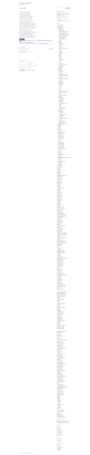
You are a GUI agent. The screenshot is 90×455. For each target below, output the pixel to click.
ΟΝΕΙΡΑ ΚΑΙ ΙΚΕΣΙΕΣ (60, 176)
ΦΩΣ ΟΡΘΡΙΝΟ (61, 97)
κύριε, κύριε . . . (59, 341)
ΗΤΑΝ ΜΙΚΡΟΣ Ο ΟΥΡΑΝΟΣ (63, 64)
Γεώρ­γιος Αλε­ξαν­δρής (27, 40)
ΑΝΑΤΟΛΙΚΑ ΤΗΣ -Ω (60, 26)
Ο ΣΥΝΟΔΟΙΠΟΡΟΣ (60, 318)
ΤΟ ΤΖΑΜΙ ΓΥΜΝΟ (59, 369)
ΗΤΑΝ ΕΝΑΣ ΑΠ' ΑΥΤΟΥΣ (61, 161)
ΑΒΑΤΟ (60, 45)
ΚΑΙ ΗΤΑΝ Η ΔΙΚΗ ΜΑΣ (62, 122)
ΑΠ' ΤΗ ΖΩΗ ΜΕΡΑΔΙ (61, 144)
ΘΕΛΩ (60, 86)
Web (30, 67)
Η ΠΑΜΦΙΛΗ (59, 255)
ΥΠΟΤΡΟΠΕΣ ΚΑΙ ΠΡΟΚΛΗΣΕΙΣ (61, 241)
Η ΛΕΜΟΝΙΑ (59, 248)
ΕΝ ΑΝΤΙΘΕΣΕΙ (59, 373)
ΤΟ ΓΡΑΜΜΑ (59, 276)
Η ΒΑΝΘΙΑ (58, 178)
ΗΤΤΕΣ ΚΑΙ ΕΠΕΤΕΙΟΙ (60, 217)
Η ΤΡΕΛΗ (59, 140)
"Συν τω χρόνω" (59, 304)
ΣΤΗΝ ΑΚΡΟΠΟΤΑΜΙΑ (61, 154)
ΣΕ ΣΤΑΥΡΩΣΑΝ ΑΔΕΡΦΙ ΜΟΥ (61, 348)
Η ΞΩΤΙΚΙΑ (58, 324)
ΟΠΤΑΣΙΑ (58, 412)
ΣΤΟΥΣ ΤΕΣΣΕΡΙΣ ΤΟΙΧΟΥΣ (61, 380)
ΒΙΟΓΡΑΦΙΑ (58, 224)
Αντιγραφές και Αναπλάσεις (61, 307)
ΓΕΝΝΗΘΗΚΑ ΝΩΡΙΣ (62, 59)
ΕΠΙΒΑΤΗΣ (59, 126)
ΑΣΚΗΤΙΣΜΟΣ (59, 183)
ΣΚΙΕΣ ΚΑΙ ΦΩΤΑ (60, 27)
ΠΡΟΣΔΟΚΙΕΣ (59, 401)
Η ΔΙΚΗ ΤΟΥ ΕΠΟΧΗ (60, 192)
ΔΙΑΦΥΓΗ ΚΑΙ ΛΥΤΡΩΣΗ (60, 327)
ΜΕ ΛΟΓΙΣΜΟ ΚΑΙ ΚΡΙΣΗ (60, 273)
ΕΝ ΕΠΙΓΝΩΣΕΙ (60, 164)
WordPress (27, 452)
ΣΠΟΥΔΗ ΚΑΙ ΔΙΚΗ (61, 30)
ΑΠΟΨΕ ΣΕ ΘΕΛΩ (59, 196)
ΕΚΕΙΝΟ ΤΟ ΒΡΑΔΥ (60, 146)
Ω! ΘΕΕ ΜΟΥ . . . (59, 390)
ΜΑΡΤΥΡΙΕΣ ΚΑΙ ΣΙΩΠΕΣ (60, 207)
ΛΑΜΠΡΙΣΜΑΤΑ (60, 110)
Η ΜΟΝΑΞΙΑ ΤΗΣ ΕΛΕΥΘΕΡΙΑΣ (63, 75)
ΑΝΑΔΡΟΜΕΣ (59, 210)
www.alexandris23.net (29, 42)
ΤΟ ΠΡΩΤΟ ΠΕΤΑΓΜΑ (60, 377)
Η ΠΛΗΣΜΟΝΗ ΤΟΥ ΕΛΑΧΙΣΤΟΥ (61, 214)
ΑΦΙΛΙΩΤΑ (58, 203)
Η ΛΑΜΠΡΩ (58, 349)
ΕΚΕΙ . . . (58, 383)
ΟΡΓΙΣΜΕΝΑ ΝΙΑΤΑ (60, 415)
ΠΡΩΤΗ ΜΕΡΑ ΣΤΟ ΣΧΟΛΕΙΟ (61, 325)
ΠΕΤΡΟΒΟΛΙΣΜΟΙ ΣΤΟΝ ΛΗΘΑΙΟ (62, 175)
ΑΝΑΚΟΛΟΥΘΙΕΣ (59, 230)
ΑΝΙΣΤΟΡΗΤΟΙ (59, 223)
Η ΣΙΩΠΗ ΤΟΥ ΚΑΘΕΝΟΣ (60, 328)
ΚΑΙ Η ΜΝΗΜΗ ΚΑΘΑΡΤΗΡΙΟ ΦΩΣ (64, 31)
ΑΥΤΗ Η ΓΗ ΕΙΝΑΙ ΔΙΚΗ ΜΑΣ (61, 386)
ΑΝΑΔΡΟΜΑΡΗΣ (59, 355)
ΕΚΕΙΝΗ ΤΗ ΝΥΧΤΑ (59, 259)
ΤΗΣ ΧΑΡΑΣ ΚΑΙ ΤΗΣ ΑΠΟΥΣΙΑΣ (61, 234)
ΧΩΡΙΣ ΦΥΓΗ (59, 359)
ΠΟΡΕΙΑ (60, 89)
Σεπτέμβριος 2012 (59, 432)
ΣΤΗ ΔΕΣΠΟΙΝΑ (59, 407)
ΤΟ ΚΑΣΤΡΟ (58, 287)
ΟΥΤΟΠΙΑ (58, 171)
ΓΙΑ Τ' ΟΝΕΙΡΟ (59, 185)
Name (32, 63)
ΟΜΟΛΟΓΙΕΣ (59, 398)
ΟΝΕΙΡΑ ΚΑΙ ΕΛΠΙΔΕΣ (60, 393)
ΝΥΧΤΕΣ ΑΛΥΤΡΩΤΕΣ (61, 137)
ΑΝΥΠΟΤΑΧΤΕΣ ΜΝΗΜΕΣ (60, 213)
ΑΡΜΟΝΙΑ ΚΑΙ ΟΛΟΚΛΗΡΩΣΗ (61, 296)
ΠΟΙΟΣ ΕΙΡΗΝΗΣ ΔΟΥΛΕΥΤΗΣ (61, 363)
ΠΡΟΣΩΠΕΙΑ (59, 189)
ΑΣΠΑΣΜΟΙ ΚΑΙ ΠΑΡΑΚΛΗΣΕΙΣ (61, 293)
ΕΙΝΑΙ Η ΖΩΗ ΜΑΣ (60, 133)
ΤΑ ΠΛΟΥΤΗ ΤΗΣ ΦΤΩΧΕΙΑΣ (61, 370)
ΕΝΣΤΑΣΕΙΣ (58, 282)
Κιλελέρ (58, 338)
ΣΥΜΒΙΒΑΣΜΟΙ (60, 82)
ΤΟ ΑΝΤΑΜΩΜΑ (59, 317)
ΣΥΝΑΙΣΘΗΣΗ (59, 227)
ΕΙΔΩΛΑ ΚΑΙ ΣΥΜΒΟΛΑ (62, 37)
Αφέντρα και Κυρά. (60, 311)
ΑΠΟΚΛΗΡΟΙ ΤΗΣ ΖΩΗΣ (60, 342)
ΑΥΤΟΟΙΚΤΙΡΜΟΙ (59, 179)
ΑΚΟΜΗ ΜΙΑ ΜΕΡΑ (60, 279)
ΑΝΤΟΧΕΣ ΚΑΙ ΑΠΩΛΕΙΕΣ (61, 132)
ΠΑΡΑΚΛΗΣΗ (61, 67)
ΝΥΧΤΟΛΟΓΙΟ (61, 71)
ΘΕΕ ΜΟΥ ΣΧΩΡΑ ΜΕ (62, 121)
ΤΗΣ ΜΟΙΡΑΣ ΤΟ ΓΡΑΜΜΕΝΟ (61, 286)
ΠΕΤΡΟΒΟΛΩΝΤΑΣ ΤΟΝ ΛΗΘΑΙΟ (62, 339)
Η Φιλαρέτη (58, 235)
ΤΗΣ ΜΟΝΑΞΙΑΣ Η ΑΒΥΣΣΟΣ (63, 74)
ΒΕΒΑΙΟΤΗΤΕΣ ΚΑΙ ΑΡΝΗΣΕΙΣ (61, 376)
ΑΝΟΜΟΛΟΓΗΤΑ (59, 172)
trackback (32, 70)
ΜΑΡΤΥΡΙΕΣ (58, 397)
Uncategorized (59, 439)
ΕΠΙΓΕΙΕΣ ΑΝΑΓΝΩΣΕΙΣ (60, 228)
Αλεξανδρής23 (25, 3)
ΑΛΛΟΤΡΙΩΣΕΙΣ (60, 162)
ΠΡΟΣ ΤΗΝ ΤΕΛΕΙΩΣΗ (61, 143)
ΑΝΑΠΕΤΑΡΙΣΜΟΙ (59, 182)
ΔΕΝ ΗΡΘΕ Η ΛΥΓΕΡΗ (60, 384)
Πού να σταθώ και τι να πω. (61, 303)
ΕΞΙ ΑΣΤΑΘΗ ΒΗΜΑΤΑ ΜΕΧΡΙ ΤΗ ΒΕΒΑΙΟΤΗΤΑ (63, 157)
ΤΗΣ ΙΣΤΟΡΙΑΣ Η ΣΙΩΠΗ (60, 353)
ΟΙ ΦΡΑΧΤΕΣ (59, 334)
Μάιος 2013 (59, 428)
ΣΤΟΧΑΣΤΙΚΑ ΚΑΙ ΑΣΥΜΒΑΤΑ (61, 237)
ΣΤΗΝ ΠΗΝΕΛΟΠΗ (59, 244)
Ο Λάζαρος (58, 168)
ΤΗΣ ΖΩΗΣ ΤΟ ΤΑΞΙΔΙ (60, 404)
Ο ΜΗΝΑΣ (59, 158)
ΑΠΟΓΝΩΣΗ (60, 77)
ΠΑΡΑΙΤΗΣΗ (59, 151)
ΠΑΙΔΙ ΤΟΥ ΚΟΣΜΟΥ (61, 136)
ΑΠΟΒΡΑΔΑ (60, 60)
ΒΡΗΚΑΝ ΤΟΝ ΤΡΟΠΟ (60, 362)
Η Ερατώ (58, 301)
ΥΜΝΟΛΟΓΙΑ (59, 405)
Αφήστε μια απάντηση (23, 51)
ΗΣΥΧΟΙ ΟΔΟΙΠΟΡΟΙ (62, 38)
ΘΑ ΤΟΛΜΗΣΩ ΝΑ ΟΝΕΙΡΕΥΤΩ (63, 78)
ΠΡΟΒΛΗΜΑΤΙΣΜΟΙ (60, 345)
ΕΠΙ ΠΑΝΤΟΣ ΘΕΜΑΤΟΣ (60, 411)
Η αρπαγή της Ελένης (60, 314)
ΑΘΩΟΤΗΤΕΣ (60, 96)
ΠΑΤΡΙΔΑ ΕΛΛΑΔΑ (59, 332)
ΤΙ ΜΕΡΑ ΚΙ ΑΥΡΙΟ (60, 139)
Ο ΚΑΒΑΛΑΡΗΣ (59, 335)
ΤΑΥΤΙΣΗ (60, 119)
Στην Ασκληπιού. (59, 19)
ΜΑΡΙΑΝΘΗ (60, 101)
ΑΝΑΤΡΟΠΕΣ (59, 186)
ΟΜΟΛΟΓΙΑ (60, 46)
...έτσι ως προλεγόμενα (60, 25)
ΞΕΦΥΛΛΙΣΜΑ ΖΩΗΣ (60, 289)
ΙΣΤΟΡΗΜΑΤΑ (59, 310)
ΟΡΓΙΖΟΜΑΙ (60, 85)
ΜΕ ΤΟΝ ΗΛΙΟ (61, 112)
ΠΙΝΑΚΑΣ (60, 104)
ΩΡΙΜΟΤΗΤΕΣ (59, 190)
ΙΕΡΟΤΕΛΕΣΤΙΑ (59, 321)
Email (34, 65)
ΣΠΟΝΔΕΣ (59, 55)
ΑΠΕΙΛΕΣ (59, 130)
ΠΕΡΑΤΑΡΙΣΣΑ (61, 52)
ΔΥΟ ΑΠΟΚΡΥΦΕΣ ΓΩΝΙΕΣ (62, 92)
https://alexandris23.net (44, 43)
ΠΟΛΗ (60, 93)
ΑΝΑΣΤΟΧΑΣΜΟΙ (59, 231)
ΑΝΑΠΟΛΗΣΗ (59, 300)
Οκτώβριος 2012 (59, 431)
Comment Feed (51, 48)
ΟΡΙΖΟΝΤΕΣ (59, 41)
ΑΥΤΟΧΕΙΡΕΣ (60, 129)
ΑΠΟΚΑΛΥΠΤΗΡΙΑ (59, 414)
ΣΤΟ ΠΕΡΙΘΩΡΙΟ (59, 262)
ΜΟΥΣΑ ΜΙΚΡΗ (61, 100)
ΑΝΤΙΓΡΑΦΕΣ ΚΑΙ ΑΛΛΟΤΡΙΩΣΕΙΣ (62, 242)
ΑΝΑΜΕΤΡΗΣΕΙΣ (59, 220)
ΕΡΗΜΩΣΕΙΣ (59, 297)
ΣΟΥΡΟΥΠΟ (59, 153)
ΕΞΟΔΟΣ (60, 49)
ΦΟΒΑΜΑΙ (58, 206)
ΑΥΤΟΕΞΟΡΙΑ (61, 63)
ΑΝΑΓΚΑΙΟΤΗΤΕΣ (59, 199)
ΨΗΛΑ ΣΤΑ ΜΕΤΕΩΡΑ (60, 249)
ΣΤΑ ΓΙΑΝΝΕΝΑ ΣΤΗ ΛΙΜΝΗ (61, 251)
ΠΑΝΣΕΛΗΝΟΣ (61, 81)
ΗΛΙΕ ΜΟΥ (58, 352)
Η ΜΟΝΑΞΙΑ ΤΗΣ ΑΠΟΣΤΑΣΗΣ (61, 294)
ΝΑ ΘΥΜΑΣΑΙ (59, 272)
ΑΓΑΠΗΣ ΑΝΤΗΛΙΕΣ (60, 283)
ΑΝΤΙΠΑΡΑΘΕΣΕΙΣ (59, 280)
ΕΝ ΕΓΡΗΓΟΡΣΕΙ (59, 400)
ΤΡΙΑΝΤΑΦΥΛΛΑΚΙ (61, 115)
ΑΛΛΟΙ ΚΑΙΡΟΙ (60, 165)
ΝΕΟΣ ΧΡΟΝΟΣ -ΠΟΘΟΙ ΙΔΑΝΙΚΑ (62, 331)
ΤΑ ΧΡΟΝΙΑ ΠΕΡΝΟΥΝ (60, 346)
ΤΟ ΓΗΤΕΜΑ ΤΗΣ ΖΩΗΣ (60, 394)
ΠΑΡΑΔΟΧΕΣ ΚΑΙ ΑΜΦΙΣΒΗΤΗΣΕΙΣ (62, 387)
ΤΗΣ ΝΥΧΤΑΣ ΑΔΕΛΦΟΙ (60, 391)
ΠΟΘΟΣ (59, 150)
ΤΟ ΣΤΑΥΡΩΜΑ (59, 266)
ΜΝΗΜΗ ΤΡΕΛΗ (61, 66)
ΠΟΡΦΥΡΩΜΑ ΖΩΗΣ (60, 265)
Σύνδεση (58, 445)
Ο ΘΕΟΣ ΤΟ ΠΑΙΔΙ (59, 360)
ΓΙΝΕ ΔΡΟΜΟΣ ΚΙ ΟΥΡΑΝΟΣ (63, 103)
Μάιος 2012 (59, 435)
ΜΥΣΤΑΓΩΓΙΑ (59, 193)
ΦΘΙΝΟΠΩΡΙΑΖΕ (61, 108)
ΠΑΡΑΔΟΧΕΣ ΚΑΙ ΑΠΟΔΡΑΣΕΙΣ (61, 216)
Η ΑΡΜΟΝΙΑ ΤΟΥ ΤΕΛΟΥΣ (61, 252)
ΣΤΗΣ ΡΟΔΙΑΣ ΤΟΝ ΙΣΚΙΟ (62, 114)
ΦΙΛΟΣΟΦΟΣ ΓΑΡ (59, 269)
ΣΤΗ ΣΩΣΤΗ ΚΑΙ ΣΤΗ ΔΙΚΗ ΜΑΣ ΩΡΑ (64, 34)
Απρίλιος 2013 (59, 429)
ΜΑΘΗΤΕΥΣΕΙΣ (59, 200)
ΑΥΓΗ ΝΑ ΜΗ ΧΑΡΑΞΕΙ (61, 147)
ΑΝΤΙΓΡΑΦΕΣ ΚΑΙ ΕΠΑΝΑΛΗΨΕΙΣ (62, 275)
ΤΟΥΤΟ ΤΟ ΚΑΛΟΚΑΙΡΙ (62, 107)
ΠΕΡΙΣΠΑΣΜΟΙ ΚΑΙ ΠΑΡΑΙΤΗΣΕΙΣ (61, 258)
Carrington (31, 452)
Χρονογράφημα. (59, 169)
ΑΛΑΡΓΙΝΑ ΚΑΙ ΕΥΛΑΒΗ (60, 221)
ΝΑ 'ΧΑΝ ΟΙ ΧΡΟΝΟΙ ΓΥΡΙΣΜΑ (63, 118)
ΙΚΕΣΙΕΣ (58, 408)
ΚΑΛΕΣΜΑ (58, 238)
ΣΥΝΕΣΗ (60, 40)
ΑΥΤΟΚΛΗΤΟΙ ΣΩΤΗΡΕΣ (60, 366)
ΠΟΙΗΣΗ (60, 57)
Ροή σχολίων (59, 448)
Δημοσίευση (59, 441)
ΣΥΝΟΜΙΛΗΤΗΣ (59, 245)
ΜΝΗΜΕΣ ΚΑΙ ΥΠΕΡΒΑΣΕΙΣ (63, 48)
